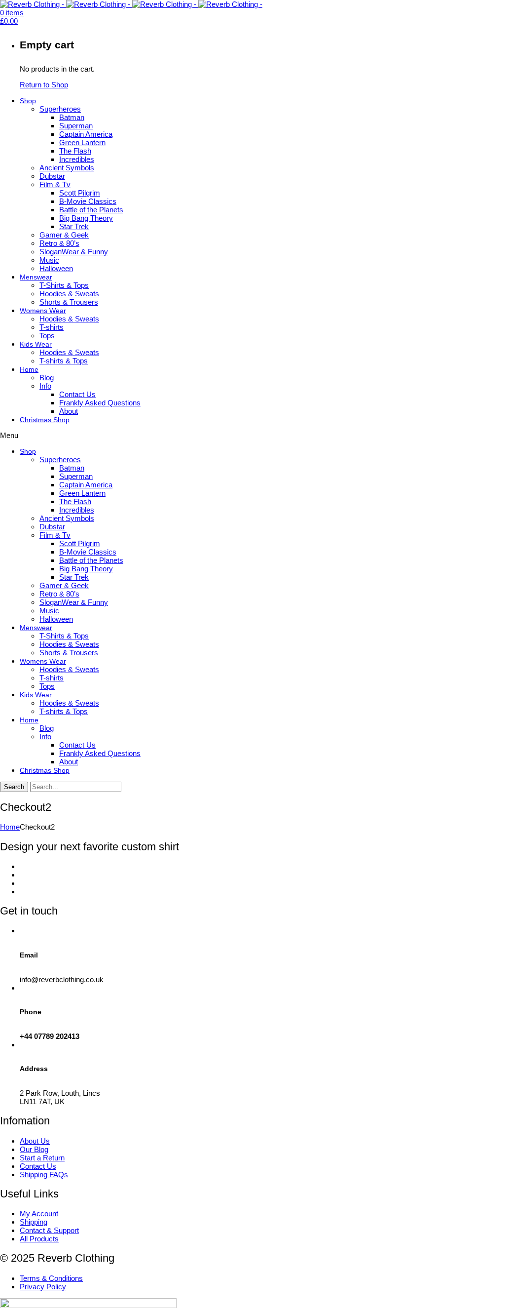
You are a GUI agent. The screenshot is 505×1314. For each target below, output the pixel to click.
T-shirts (51, 327)
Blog (46, 377)
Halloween (56, 268)
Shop (28, 101)
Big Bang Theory (86, 218)
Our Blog (34, 1149)
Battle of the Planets (91, 209)
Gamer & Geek (64, 235)
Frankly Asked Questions (100, 402)
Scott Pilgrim (79, 193)
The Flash (75, 151)
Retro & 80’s (59, 243)
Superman (76, 125)
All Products (39, 1238)
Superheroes (60, 109)
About (68, 411)
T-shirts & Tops (63, 361)
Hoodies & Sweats (69, 293)
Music (49, 260)
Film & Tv (55, 184)
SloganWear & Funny (73, 251)
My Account (39, 1213)
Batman (71, 117)
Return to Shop (44, 84)
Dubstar (52, 176)
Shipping (33, 1222)
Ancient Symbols (66, 167)
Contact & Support (49, 1230)
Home (29, 369)
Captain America (85, 134)
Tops (47, 335)
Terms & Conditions (51, 1278)
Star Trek (74, 226)
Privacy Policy (43, 1286)
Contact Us (77, 394)
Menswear (36, 277)
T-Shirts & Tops (64, 285)
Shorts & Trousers (68, 302)
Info (45, 386)
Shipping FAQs (44, 1174)
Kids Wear (36, 344)
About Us (35, 1141)
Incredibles (76, 159)
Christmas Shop (45, 420)
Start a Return (42, 1158)
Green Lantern (82, 142)
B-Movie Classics (87, 201)
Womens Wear (43, 311)
